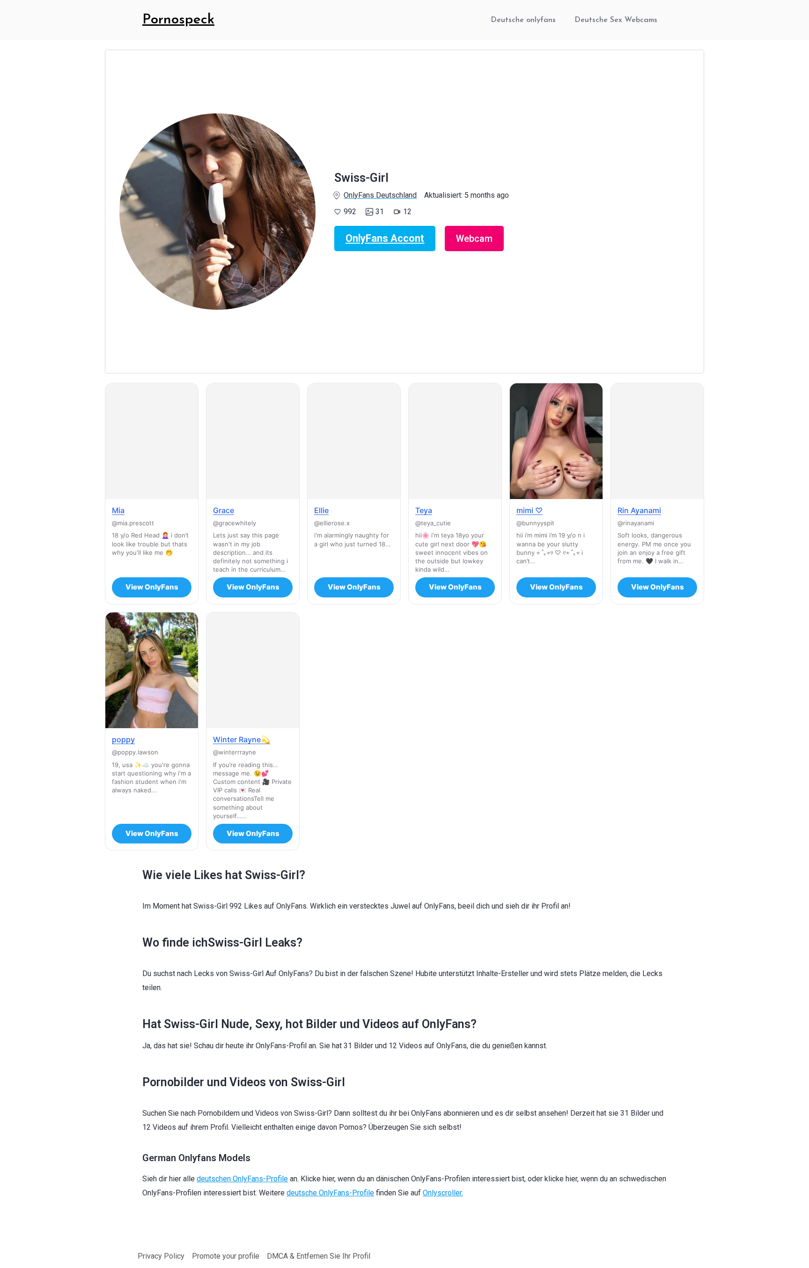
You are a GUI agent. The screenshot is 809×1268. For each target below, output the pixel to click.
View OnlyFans (151, 586)
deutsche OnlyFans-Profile (330, 1192)
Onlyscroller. (443, 1192)
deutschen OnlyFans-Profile (242, 1178)
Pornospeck (178, 20)
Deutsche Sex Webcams (615, 20)
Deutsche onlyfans (523, 20)
